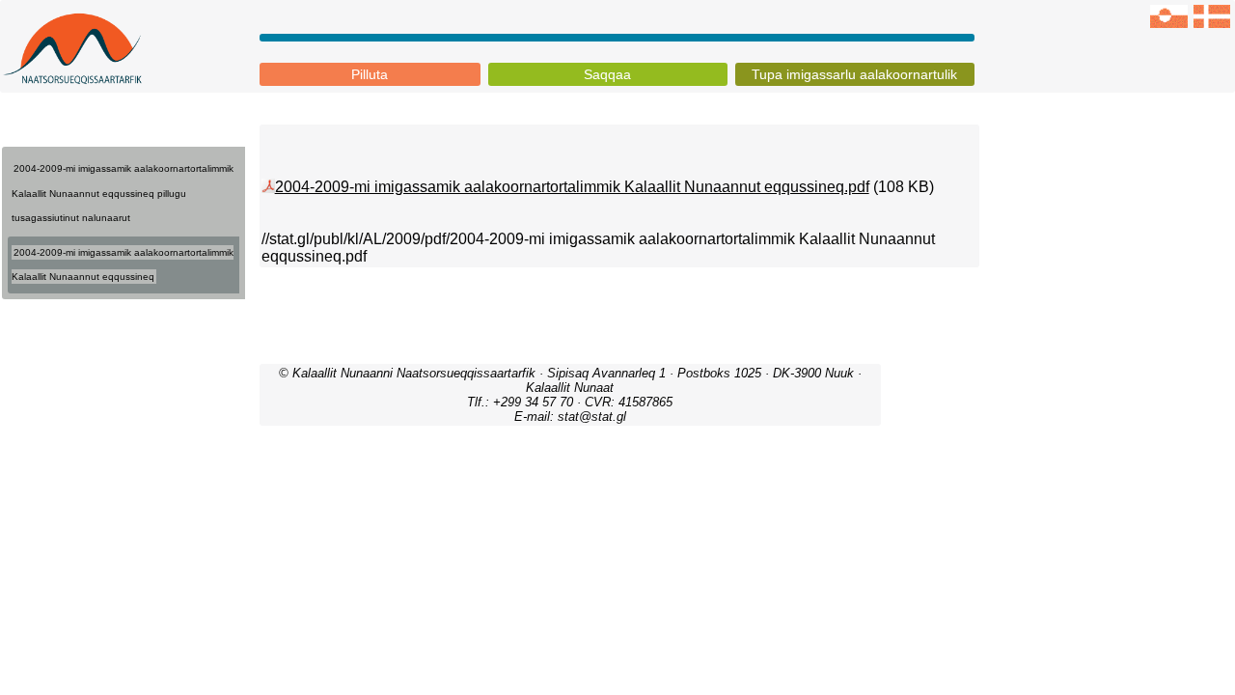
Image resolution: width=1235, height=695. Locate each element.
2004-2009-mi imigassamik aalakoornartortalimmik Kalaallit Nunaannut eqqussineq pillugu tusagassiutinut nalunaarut (122, 193)
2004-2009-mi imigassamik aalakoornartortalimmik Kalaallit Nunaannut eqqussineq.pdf (572, 187)
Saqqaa (607, 74)
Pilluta (369, 74)
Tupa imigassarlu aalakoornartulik (854, 74)
